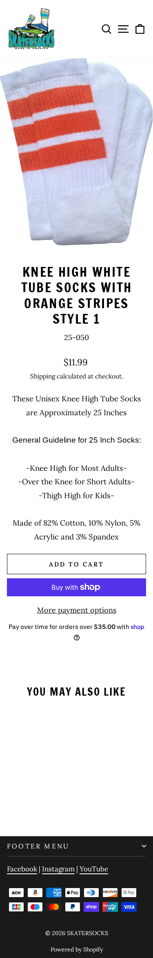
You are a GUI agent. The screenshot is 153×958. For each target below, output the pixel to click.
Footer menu (38, 846)
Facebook (22, 868)
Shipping (42, 376)
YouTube (94, 868)
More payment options (76, 610)
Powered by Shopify (77, 949)
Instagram (58, 868)
